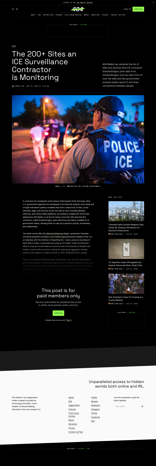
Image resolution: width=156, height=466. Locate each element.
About (33, 15)
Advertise (95, 15)
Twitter (94, 397)
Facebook (95, 417)
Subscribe (138, 9)
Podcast (59, 15)
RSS (39, 15)
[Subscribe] (142, 406)
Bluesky (94, 401)
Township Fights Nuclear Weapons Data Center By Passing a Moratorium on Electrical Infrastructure (125, 227)
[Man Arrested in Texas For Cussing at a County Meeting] (126, 284)
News (14, 46)
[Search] (13, 9)
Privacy (105, 15)
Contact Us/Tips (118, 15)
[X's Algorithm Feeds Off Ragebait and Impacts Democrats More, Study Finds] (126, 249)
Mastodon (95, 405)
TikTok (94, 413)
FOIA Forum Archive (73, 15)
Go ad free (83, 25)
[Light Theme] (17, 9)
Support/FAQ (48, 15)
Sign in (127, 9)
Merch (86, 15)
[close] (153, 2)
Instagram (95, 409)
